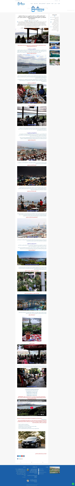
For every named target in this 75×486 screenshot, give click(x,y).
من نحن (55, 3)
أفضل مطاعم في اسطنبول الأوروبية (41, 21)
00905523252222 (20, 396)
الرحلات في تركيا (36, 3)
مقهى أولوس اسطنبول (35, 26)
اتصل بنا (59, 3)
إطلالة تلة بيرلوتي (25, 21)
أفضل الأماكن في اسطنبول (42, 3)
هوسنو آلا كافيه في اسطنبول (28, 26)
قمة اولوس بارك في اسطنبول (37, 25)
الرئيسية (32, 3)
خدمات (35, 20)
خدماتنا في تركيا (48, 3)
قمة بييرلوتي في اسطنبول (29, 25)
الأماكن (37, 20)
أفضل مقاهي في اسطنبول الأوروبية (32, 21)
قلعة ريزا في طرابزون (56, 21)
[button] (73, 484)
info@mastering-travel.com (43, 472)
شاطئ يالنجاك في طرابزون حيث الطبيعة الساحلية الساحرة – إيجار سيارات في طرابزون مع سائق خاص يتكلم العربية (55, 29)
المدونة (52, 3)
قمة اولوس (42, 25)
